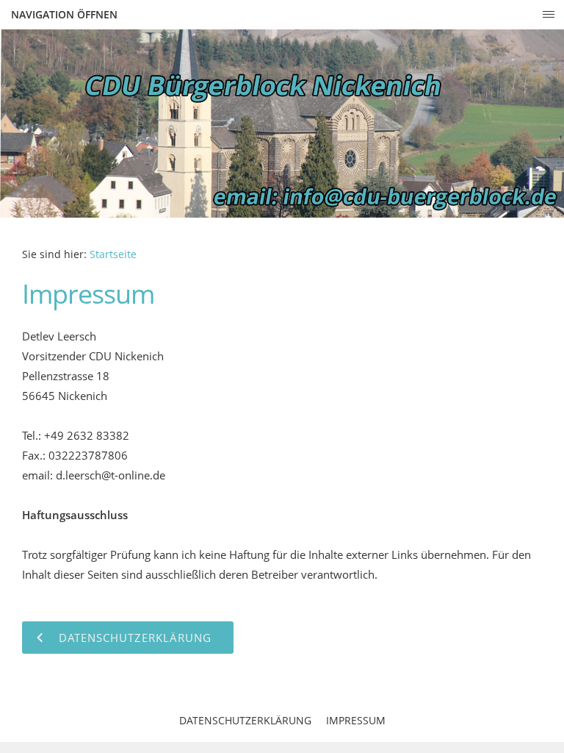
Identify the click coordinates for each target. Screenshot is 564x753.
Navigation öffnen (64, 14)
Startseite (113, 254)
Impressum (356, 720)
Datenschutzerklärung (245, 720)
